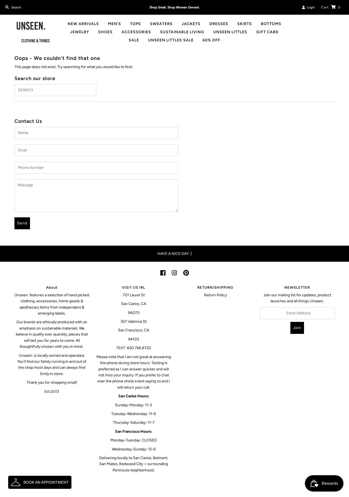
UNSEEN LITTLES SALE (171, 40)
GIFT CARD (267, 32)
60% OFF (211, 40)
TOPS (135, 24)
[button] (39, 482)
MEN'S (114, 24)
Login (310, 7)
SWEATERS (161, 24)
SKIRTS (244, 24)
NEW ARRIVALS (83, 24)
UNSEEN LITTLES (230, 32)
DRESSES (218, 24)
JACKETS (191, 24)
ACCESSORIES (136, 32)
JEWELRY (79, 32)
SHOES (105, 32)
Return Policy (215, 295)
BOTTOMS (271, 24)
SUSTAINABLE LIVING (182, 32)
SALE (134, 40)
